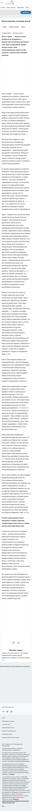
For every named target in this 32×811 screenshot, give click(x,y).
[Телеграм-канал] (7, 711)
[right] (30, 7)
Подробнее (11, 774)
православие (14, 27)
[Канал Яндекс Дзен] (11, 711)
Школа (27, 7)
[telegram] (19, 642)
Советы (3, 7)
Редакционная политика (8, 727)
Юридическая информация (9, 731)
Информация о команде (8, 721)
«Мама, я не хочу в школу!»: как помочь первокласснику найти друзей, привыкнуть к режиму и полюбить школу (16, 656)
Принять (26, 12)
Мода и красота (11, 7)
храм (4, 27)
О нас (3, 718)
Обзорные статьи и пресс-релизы (10, 737)
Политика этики (6, 724)
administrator (18, 33)
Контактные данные (7, 734)
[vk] (13, 642)
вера (23, 27)
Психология (20, 7)
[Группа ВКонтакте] (3, 711)
